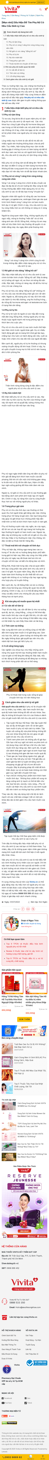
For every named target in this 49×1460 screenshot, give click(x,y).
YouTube (8, 1403)
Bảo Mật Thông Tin (9, 1345)
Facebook (8, 1398)
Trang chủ (5, 15)
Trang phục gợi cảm (15, 61)
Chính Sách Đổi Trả (9, 1335)
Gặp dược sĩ (30, 1459)
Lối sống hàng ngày (15, 76)
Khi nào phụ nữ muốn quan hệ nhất (19, 67)
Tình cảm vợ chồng (15, 73)
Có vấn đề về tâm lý (15, 70)
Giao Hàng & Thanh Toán (11, 1349)
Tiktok (29, 1403)
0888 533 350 (17, 1302)
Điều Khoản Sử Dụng (9, 1354)
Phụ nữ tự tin (12, 54)
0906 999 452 (13, 1268)
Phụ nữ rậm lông (13, 42)
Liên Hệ (28, 1349)
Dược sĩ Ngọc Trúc (30, 920)
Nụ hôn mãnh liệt (14, 57)
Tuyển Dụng (30, 1345)
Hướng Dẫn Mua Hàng (10, 1340)
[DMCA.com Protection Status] (9, 1423)
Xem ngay (40, 2)
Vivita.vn (34, 882)
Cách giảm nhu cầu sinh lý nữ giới (19, 79)
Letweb (4, 1452)
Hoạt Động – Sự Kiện (33, 1340)
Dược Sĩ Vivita (7, 1359)
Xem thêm (24, 1019)
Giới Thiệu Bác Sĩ (32, 1354)
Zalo (28, 1398)
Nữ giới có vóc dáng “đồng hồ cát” (21, 51)
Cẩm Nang (15, 15)
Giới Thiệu (29, 1335)
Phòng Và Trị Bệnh (28, 15)
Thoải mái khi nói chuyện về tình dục (21, 64)
